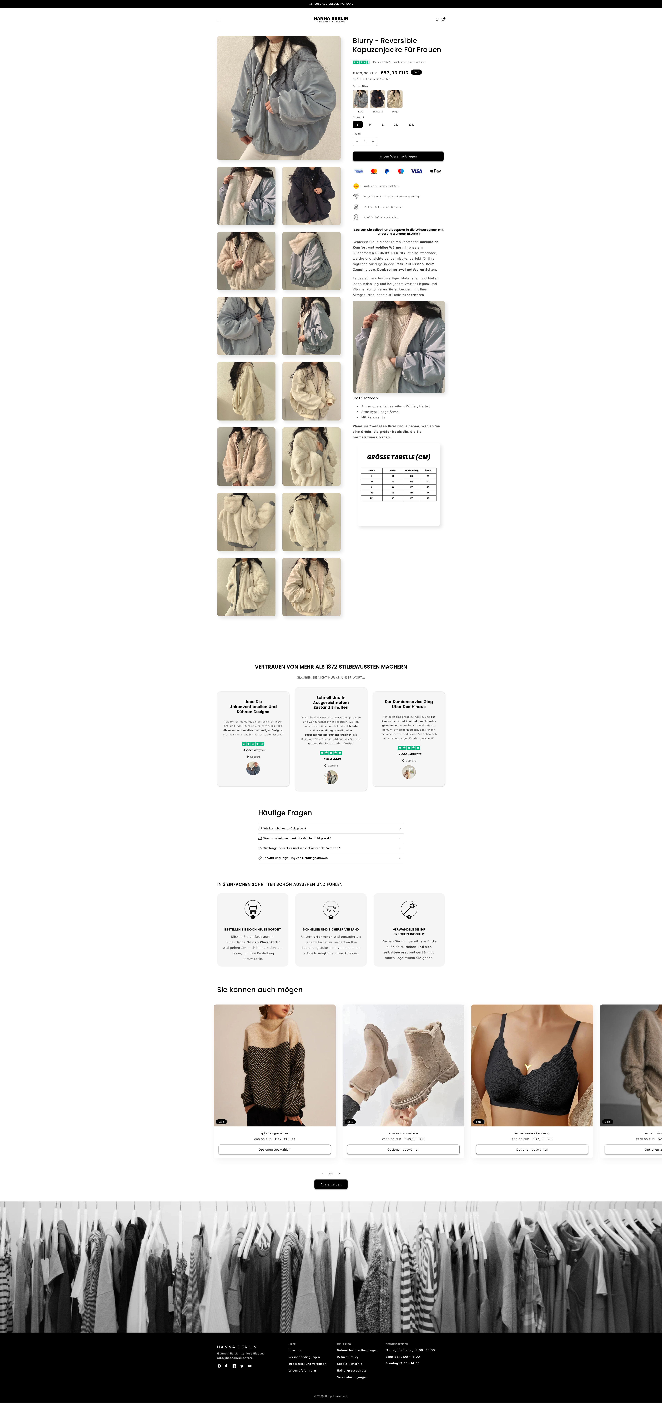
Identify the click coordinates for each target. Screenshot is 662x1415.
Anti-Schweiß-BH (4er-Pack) (532, 1133)
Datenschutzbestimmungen (357, 1350)
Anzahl (357, 133)
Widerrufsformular (303, 1370)
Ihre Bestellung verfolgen (308, 1363)
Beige (395, 111)
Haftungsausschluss (352, 1370)
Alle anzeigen (331, 1184)
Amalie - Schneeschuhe (403, 1133)
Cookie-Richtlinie (349, 1363)
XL (396, 124)
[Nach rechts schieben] (339, 1173)
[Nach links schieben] (323, 1173)
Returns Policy (348, 1357)
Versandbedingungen (304, 1357)
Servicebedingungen (352, 1377)
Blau (360, 111)
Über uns (295, 1350)
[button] (219, 20)
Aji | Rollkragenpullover (274, 1133)
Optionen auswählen (275, 1149)
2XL (411, 124)
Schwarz (378, 111)
